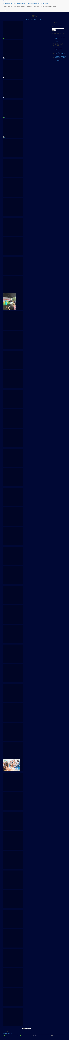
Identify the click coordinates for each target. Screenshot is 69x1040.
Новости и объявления (60, 35)
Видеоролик (57, 60)
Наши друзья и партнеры (19, 6)
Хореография (58, 59)
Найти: (53, 26)
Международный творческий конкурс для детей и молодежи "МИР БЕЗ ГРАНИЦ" (26, 3)
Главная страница (8, 6)
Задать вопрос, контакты (9, 10)
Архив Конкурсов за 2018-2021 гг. (48, 6)
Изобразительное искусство (58, 48)
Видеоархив (29, 6)
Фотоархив (36, 6)
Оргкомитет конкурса (44, 19)
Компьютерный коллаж (60, 57)
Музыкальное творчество (60, 56)
